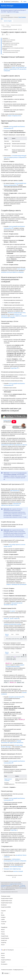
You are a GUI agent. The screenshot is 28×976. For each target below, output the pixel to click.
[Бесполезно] (21, 29)
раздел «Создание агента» (14, 115)
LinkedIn (3, 919)
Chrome (3, 931)
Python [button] (17, 634)
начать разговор (21, 269)
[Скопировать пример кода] (26, 637)
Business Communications (12, 1)
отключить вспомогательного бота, (17, 312)
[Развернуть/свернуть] (9, 38)
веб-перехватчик (14, 490)
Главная (2, 25)
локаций (20, 871)
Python (15, 618)
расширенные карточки (21, 444)
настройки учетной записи (15, 697)
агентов (15, 871)
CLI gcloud (12, 611)
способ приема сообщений (16, 866)
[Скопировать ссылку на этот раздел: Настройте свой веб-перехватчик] (23, 686)
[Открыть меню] (2, 1)
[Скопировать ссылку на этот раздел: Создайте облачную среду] (16, 522)
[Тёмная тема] (23, 637)
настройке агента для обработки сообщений (12, 272)
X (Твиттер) (3, 921)
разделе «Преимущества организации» (17, 584)
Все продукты (4, 964)
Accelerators (4, 904)
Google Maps (13, 368)
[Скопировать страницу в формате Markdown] (7, 34)
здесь (17, 11)
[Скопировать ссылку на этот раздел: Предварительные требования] (2, 59)
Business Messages (7, 6)
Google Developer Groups (6, 900)
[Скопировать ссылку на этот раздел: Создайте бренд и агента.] (22, 210)
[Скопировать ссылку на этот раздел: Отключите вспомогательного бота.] (25, 372)
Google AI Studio (4, 936)
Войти (25, 1)
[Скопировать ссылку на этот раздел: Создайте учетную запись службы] (24, 180)
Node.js (5, 618)
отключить (6, 476)
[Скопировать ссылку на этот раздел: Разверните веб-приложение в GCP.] (2, 486)
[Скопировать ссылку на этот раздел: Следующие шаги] (13, 846)
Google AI (3, 962)
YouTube (3, 923)
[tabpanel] (15, 638)
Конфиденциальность (18, 969)
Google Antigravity (5, 938)
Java (11, 618)
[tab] (7, 634)
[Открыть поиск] (21, 1)
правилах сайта (22, 886)
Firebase (3, 933)
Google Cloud (4, 940)
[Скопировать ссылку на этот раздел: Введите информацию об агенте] (23, 754)
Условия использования (6, 969)
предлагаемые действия (7, 444)
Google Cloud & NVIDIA (6, 907)
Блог (2, 913)
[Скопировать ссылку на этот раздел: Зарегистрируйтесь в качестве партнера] (9, 123)
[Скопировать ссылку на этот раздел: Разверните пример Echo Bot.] (17, 608)
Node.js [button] (7, 634)
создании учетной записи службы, (12, 624)
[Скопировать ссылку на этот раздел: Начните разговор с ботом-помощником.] (11, 323)
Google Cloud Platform (6, 959)
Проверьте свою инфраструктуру (12, 869)
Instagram (3, 917)
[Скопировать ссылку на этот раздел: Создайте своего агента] (21, 76)
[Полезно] (19, 29)
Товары (7, 25)
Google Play (3, 942)
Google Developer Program (7, 898)
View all (2, 944)
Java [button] (12, 634)
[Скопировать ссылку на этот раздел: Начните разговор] (14, 791)
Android (2, 929)
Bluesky (2, 915)
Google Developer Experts (6, 902)
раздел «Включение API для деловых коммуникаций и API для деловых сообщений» (15, 69)
